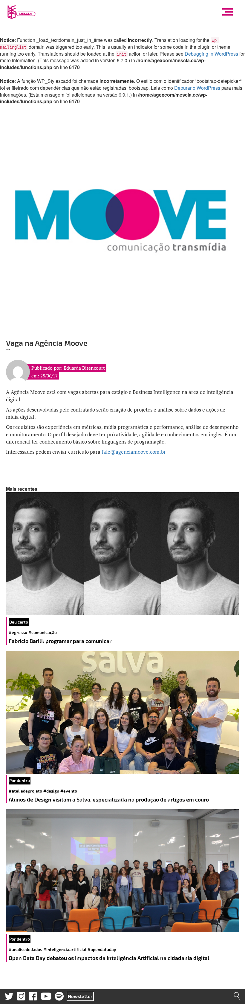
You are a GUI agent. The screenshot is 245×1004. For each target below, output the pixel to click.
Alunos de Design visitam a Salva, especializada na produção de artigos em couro (109, 799)
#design (51, 790)
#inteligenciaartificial (64, 949)
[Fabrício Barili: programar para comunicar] (122, 553)
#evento (68, 790)
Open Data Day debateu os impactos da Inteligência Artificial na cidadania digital (110, 958)
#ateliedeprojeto (25, 790)
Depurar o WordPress (197, 87)
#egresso (18, 632)
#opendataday (102, 949)
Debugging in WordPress (211, 53)
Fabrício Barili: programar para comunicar (61, 641)
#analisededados (25, 949)
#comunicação (42, 632)
